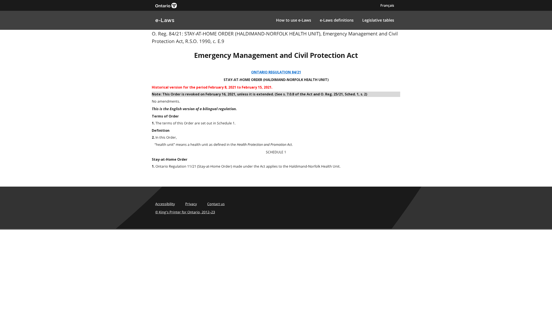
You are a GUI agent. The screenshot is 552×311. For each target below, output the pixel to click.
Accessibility (165, 204)
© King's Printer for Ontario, (185, 212)
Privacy (191, 204)
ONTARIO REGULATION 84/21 (276, 72)
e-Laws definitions (337, 20)
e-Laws (164, 20)
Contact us (216, 204)
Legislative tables (378, 20)
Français (387, 5)
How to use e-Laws (293, 20)
